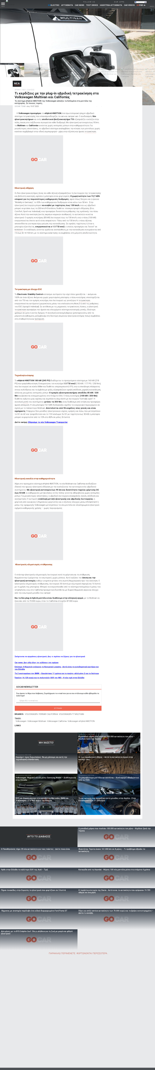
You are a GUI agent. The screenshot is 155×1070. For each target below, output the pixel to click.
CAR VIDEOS (129, 5)
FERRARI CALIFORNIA (48, 714)
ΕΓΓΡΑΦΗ (58, 708)
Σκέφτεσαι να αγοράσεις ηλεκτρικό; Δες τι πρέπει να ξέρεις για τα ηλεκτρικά (50, 656)
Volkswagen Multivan (36, 721)
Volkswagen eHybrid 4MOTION (81, 721)
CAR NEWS (79, 5)
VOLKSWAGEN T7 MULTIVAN (71, 714)
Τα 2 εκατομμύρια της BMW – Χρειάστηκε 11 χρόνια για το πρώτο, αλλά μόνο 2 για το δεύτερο (57, 673)
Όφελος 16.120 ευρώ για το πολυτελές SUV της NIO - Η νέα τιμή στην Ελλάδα (49, 678)
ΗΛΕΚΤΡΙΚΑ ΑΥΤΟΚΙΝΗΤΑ (111, 5)
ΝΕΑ (17, 83)
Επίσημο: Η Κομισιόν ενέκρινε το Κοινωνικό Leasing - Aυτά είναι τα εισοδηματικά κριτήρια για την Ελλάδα (57, 668)
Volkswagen (21, 721)
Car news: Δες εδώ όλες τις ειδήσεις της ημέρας (37, 662)
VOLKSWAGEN (31, 714)
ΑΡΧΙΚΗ (18, 90)
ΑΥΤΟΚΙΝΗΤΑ (67, 5)
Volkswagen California (57, 721)
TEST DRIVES (92, 5)
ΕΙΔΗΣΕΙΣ (31, 90)
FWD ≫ (141, 5)
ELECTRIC (53, 5)
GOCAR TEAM (20, 106)
